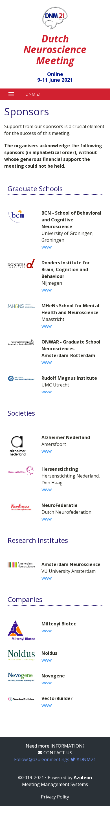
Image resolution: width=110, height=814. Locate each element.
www (46, 247)
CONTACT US (57, 753)
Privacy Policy (55, 797)
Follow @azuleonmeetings (55, 759)
